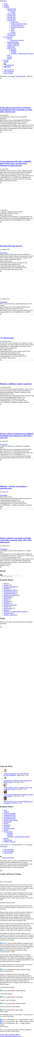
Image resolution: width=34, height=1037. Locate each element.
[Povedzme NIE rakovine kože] (17, 222)
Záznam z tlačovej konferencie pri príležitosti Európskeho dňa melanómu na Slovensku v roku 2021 (16, 436)
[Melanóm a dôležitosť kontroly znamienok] (17, 360)
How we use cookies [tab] (6, 881)
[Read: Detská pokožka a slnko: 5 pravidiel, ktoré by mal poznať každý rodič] (5, 786)
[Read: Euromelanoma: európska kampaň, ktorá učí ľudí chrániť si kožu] (5, 779)
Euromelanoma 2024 (10, 593)
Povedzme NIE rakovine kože (11, 246)
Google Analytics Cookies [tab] (7, 951)
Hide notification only (15, 1036)
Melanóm (6, 598)
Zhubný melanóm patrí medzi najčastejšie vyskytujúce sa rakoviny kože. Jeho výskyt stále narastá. (16, 540)
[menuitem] (19, 4)
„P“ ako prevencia (7, 338)
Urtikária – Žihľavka (10, 615)
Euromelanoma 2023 (10, 591)
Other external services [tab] (6, 971)
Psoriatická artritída (9, 605)
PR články (7, 603)
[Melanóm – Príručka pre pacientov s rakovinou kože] (17, 460)
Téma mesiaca (8, 613)
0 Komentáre (3, 253)
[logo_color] (3, 1)
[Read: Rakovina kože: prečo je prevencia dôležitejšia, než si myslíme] (5, 800)
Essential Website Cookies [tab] (7, 902)
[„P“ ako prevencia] (17, 314)
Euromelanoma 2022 (10, 590)
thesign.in (4, 846)
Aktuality (6, 585)
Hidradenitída (7, 596)
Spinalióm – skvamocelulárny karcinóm (15, 611)
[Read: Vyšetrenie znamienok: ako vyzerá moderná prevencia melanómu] (5, 772)
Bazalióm (6, 588)
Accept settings (4, 1036)
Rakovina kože (8, 608)
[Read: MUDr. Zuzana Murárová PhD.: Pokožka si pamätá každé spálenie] (5, 793)
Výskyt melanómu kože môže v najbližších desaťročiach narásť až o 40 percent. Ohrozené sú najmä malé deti (15, 163)
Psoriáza (6, 606)
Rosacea (6, 610)
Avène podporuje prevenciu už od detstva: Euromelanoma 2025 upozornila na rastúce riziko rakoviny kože (16, 110)
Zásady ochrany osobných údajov (9, 1034)
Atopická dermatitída (10, 587)
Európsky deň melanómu (11, 595)
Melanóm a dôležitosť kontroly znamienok (16, 384)
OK (1, 870)
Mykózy (6, 600)
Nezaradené (7, 601)
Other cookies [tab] (4, 1011)
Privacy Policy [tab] (4, 1026)
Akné (5, 583)
